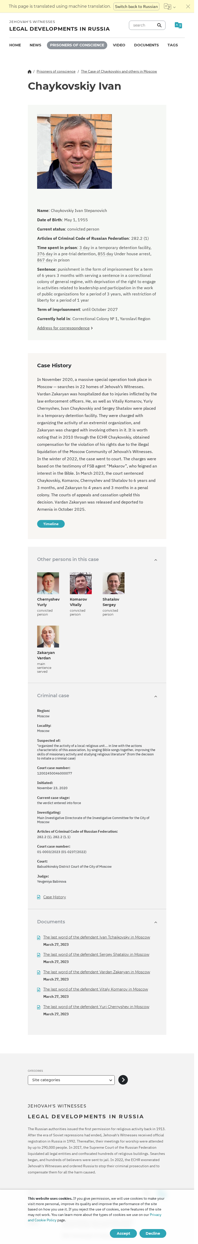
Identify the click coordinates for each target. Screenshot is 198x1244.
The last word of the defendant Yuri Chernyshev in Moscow (96, 1006)
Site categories (46, 1080)
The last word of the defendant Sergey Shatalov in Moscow (96, 954)
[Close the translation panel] (188, 6)
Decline (153, 1233)
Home (15, 45)
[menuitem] (15, 45)
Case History (54, 897)
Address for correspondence (63, 327)
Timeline (51, 524)
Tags (173, 45)
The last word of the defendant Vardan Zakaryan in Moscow (96, 972)
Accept (123, 1233)
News (35, 45)
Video (119, 45)
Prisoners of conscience (77, 45)
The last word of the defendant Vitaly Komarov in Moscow (95, 989)
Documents (146, 45)
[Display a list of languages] (170, 6)
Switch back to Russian (136, 6)
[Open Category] (123, 1080)
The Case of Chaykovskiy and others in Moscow (119, 71)
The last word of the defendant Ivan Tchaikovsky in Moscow (96, 937)
